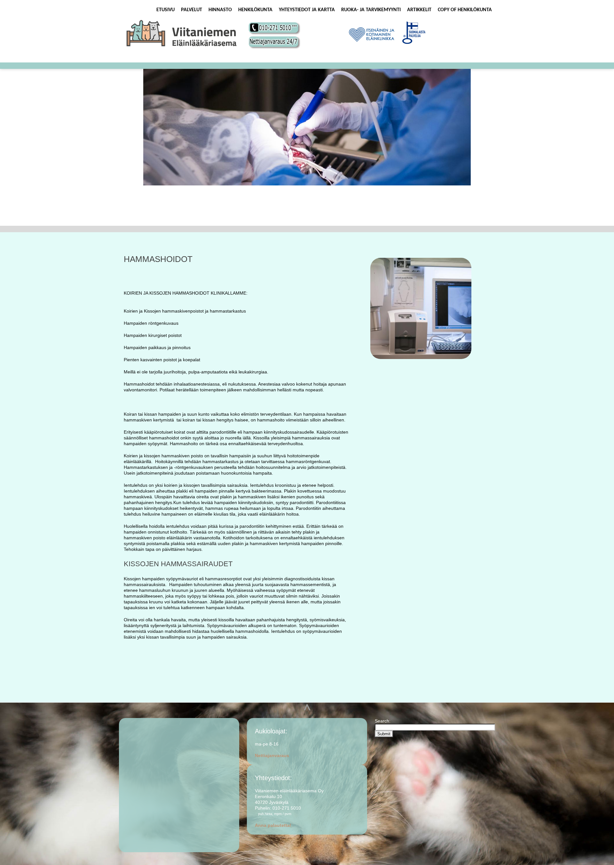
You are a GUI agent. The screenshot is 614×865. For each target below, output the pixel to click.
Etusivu (165, 9)
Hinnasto (220, 9)
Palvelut (191, 9)
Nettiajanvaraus (272, 755)
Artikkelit (419, 9)
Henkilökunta (255, 9)
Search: (383, 720)
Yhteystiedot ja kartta (307, 9)
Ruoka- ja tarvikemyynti (371, 9)
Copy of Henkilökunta (465, 9)
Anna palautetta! (273, 825)
